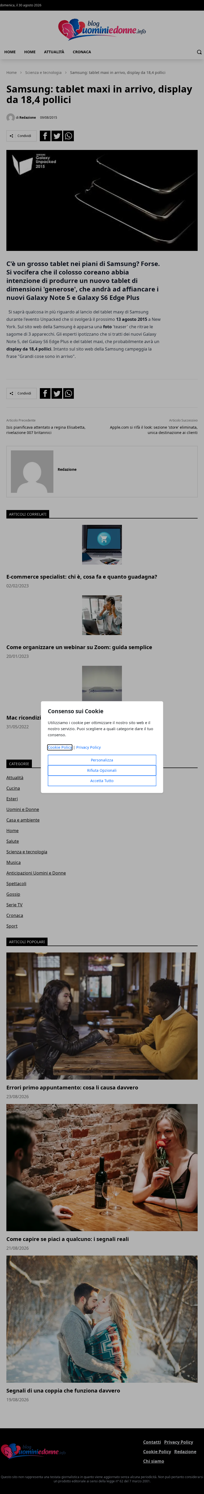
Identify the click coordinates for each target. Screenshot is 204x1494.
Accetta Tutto (101, 780)
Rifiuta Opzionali (102, 770)
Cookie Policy (60, 747)
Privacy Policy (88, 747)
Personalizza (102, 759)
